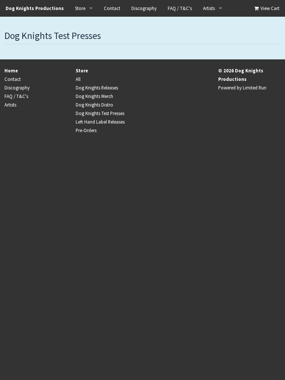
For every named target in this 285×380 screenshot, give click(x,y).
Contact (112, 8)
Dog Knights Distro (94, 105)
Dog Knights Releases (97, 88)
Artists (209, 8)
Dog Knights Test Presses (100, 113)
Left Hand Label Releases (100, 122)
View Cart (269, 8)
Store (80, 8)
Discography (144, 8)
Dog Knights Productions (35, 8)
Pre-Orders (86, 130)
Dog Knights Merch (94, 96)
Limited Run (254, 88)
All (78, 79)
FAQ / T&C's (180, 8)
